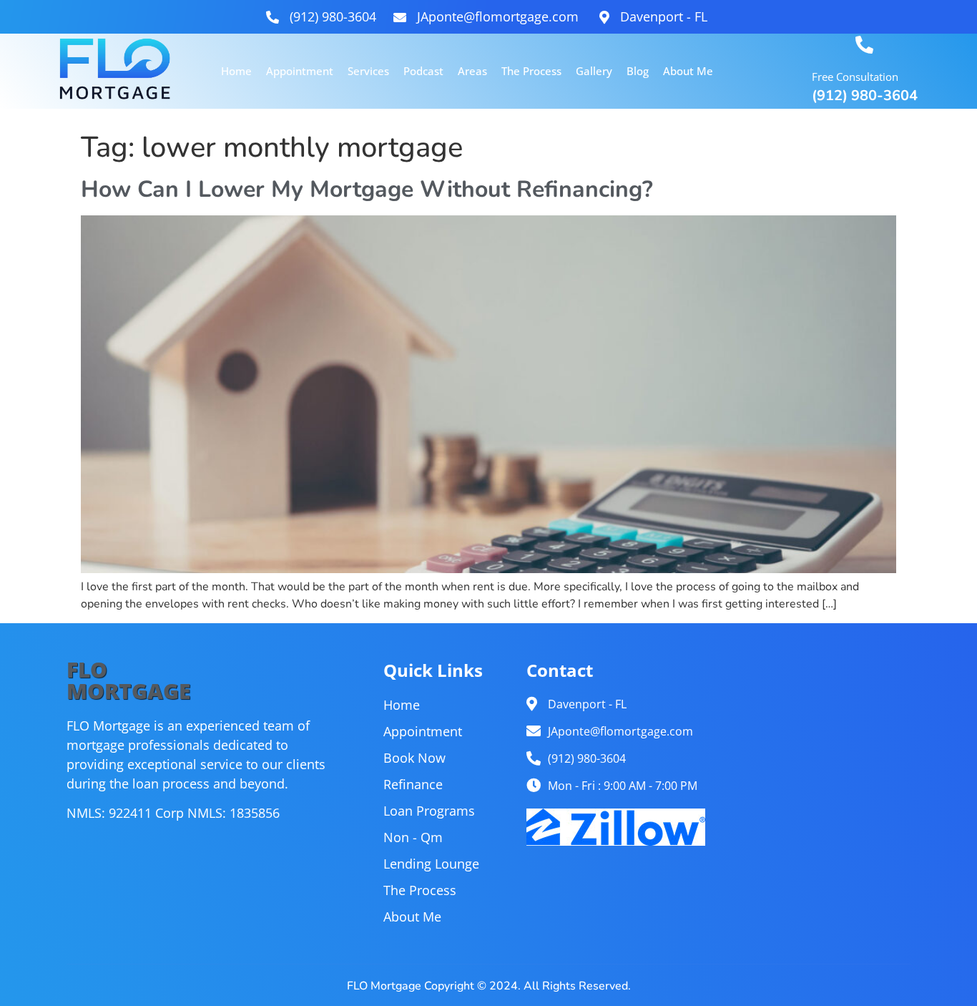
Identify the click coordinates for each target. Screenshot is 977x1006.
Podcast (423, 71)
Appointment (299, 71)
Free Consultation (855, 76)
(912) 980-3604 (865, 95)
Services (368, 71)
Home (236, 71)
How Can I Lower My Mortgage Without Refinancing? (367, 189)
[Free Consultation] (864, 45)
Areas (472, 71)
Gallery (594, 71)
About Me (688, 71)
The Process (531, 71)
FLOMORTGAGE (128, 680)
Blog (638, 71)
